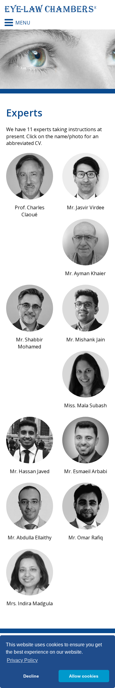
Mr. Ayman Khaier (85, 273)
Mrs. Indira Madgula (29, 603)
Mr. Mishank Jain (85, 339)
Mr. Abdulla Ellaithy (30, 537)
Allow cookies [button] (83, 676)
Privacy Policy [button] (22, 660)
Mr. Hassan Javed (29, 471)
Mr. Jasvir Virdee (85, 207)
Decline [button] (31, 676)
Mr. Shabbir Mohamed (29, 343)
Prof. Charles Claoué (29, 211)
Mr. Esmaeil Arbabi (85, 471)
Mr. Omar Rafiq (85, 537)
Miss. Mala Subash (85, 405)
